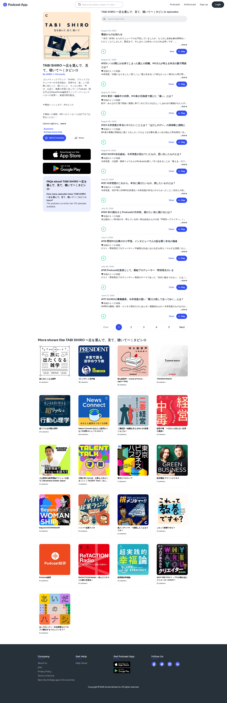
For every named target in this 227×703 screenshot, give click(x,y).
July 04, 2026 (107, 266)
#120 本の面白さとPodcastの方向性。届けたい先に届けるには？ (136, 212)
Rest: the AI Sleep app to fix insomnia (56, 679)
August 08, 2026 (108, 121)
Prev (106, 327)
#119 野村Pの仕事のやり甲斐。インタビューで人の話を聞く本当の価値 (139, 241)
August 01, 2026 (108, 150)
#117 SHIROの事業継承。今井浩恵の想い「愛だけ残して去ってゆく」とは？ (142, 299)
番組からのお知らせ (111, 34)
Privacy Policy (44, 671)
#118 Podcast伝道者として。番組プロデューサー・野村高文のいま (137, 270)
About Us (42, 663)
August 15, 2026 (108, 92)
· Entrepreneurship (52, 132)
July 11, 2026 (107, 237)
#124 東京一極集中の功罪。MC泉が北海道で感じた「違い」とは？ (137, 96)
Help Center (81, 663)
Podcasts (175, 4)
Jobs (40, 667)
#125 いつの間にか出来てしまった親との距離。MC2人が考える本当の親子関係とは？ (143, 65)
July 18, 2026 (107, 208)
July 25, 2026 (107, 179)
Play (183, 51)
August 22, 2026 (108, 60)
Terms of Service (46, 675)
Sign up (204, 4)
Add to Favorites (56, 138)
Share (81, 138)
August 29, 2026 (108, 31)
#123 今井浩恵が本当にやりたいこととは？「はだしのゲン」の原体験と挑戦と (143, 125)
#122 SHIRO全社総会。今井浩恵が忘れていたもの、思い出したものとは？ (141, 154)
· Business (48, 128)
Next (182, 327)
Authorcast (190, 4)
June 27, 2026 (107, 295)
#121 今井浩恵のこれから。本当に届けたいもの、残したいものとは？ (138, 183)
